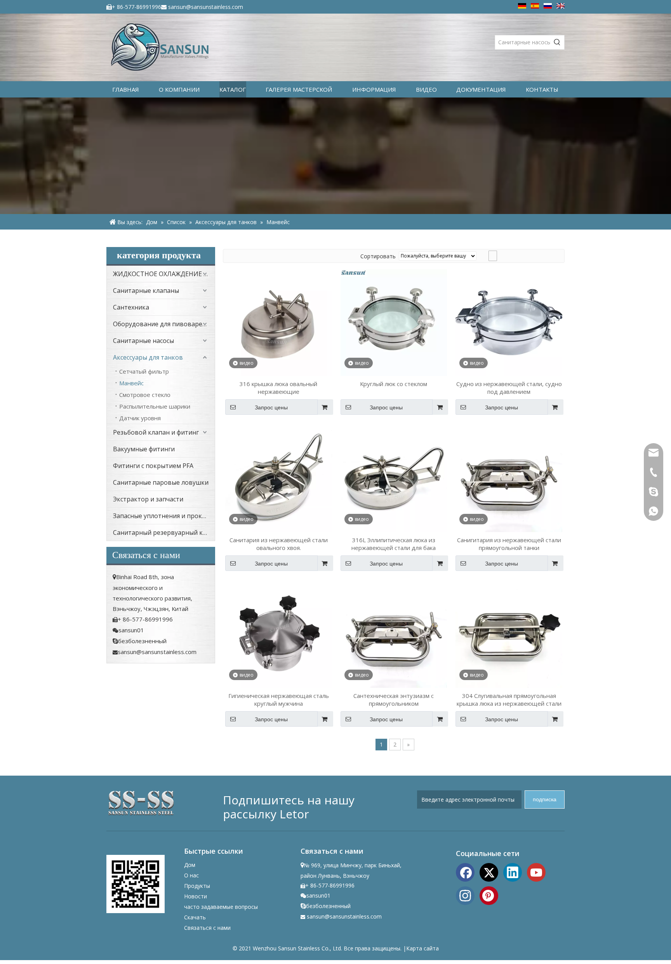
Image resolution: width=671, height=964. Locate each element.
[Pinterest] (489, 895)
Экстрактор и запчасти (148, 499)
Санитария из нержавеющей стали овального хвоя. (278, 544)
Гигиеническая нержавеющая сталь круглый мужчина (278, 699)
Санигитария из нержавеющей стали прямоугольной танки (509, 544)
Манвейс (131, 383)
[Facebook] (465, 871)
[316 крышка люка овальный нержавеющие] (278, 322)
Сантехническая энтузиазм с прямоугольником (393, 699)
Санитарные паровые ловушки (161, 482)
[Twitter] (489, 871)
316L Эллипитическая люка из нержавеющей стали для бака (393, 544)
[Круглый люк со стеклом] (394, 322)
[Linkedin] (512, 871)
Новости (195, 896)
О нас (191, 875)
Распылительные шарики (154, 406)
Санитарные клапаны (146, 290)
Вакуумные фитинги (144, 449)
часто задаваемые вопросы (221, 906)
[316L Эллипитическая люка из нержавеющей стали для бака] (394, 478)
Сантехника (131, 307)
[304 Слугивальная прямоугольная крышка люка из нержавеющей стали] (508, 634)
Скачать (195, 917)
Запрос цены (271, 407)
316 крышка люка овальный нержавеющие (278, 387)
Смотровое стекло (144, 394)
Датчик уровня (140, 418)
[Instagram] (465, 895)
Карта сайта (422, 948)
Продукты (197, 885)
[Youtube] (536, 871)
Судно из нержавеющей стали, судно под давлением (509, 387)
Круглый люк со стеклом (393, 384)
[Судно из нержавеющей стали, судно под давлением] (508, 322)
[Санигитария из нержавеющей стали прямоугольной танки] (508, 478)
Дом (189, 864)
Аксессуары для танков (148, 357)
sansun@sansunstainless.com (205, 6)
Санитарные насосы (143, 340)
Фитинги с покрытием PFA (153, 465)
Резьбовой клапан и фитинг (156, 432)
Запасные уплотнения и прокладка (164, 516)
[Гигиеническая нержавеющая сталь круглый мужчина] (278, 634)
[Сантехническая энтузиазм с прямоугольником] (394, 634)
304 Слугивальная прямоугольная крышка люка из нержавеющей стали (509, 699)
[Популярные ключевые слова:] (557, 42)
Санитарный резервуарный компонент (164, 532)
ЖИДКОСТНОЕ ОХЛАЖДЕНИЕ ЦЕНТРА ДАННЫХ (164, 274)
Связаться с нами (207, 927)
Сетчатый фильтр (144, 371)
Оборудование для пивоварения (163, 324)
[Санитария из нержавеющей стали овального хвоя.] (278, 478)
